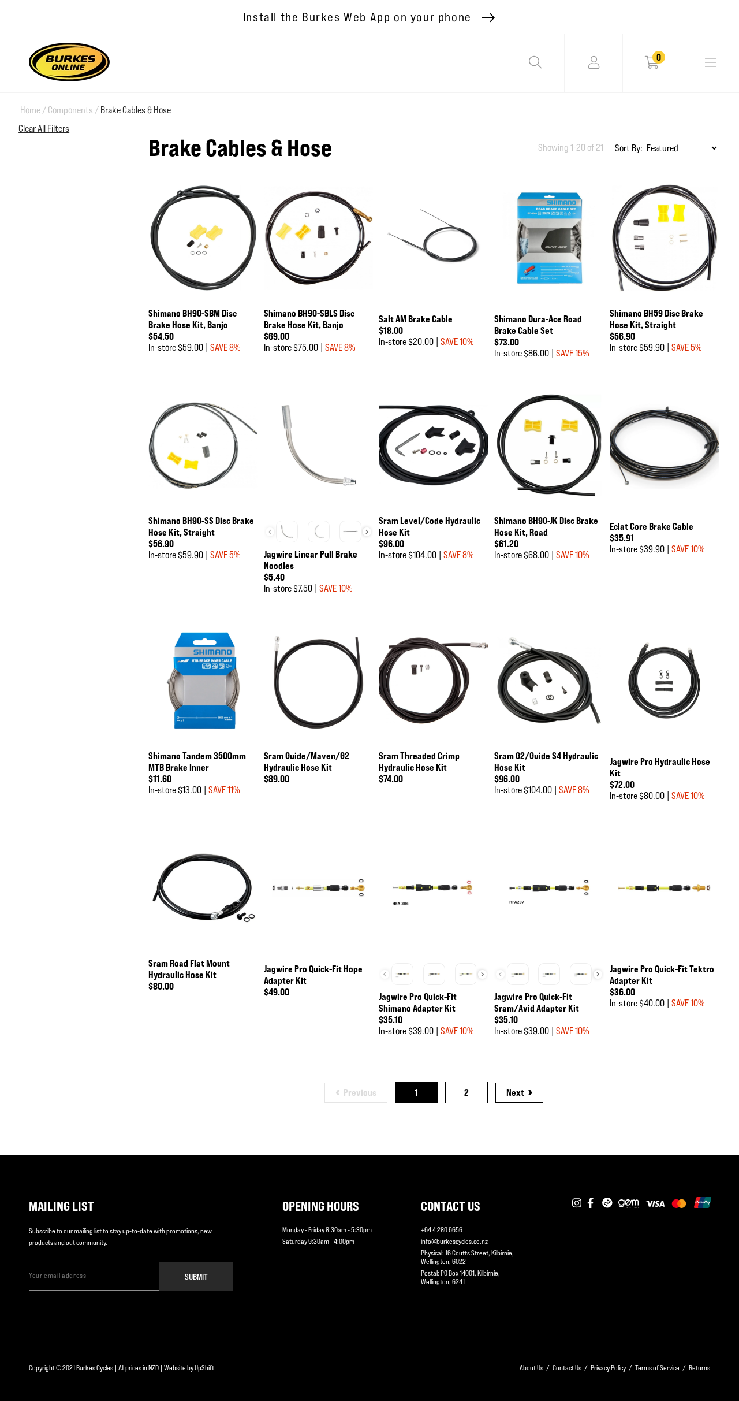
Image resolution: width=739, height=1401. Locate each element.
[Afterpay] (607, 1203)
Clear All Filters (43, 128)
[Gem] (628, 1203)
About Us (531, 1367)
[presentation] (367, 531)
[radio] (287, 531)
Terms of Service (657, 1367)
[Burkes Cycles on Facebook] (591, 1203)
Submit (196, 1276)
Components (73, 110)
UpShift (204, 1367)
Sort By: (629, 148)
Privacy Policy (608, 1367)
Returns (699, 1367)
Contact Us (567, 1367)
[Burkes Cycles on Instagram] (576, 1203)
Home (33, 110)
